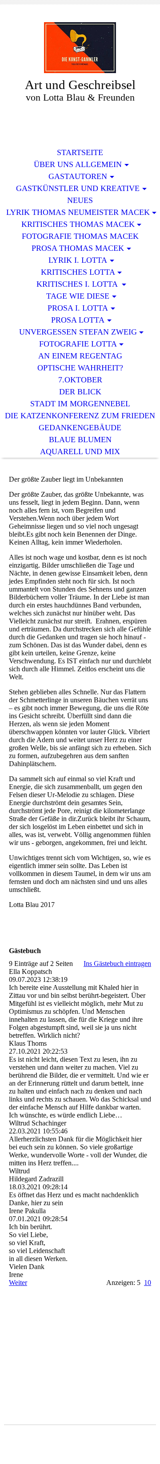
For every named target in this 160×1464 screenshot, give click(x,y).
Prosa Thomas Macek (78, 248)
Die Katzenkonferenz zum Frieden (80, 415)
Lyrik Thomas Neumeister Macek (78, 212)
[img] (80, 47)
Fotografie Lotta (78, 343)
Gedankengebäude (80, 427)
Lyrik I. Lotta (77, 260)
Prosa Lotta (77, 319)
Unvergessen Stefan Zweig (78, 331)
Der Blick (80, 391)
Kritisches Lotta (78, 272)
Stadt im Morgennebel (80, 403)
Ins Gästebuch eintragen (117, 963)
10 (147, 1282)
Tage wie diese (77, 296)
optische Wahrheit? (80, 367)
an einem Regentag (80, 355)
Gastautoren (77, 176)
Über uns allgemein (78, 164)
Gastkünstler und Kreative (78, 188)
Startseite (80, 152)
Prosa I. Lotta (78, 308)
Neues (80, 200)
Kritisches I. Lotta (78, 284)
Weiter (18, 1282)
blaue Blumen (80, 439)
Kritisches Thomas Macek (78, 224)
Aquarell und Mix (80, 451)
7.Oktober (80, 379)
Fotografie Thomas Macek (80, 236)
